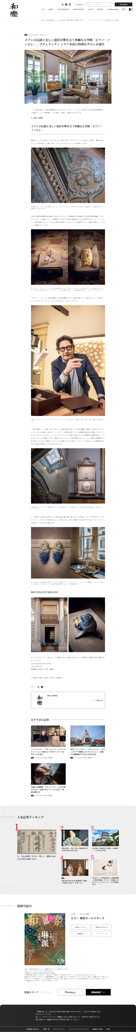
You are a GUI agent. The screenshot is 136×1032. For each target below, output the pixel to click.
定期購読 (79, 934)
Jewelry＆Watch (63, 9)
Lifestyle (100, 9)
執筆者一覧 (46, 1029)
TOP (42, 20)
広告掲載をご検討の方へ (33, 1029)
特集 (123, 9)
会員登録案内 (123, 4)
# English (79, 4)
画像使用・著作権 (97, 1029)
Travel (90, 9)
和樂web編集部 (38, 118)
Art (43, 9)
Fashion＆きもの (78, 9)
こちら (52, 973)
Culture (51, 9)
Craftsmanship (112, 9)
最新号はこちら (79, 927)
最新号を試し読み (101, 927)
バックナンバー (100, 934)
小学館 (108, 1029)
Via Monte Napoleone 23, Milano (41, 663)
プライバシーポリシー (59, 1029)
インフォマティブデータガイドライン (79, 1029)
